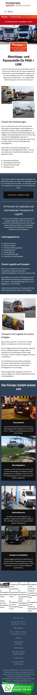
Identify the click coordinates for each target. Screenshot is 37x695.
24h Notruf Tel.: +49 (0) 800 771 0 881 (18, 195)
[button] (8, 11)
